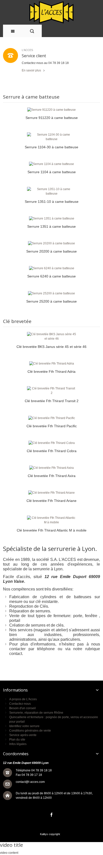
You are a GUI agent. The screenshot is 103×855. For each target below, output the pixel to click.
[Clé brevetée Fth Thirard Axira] (51, 468)
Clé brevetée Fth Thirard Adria (52, 372)
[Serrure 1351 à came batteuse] (51, 218)
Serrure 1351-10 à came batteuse (51, 202)
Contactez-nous (20, 703)
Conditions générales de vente (30, 730)
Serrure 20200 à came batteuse (51, 251)
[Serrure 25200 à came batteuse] (51, 293)
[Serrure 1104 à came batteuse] (51, 164)
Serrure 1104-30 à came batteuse (51, 147)
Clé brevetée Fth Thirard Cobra (51, 451)
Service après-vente (22, 735)
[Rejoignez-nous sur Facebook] (51, 814)
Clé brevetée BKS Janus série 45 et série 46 (51, 347)
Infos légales (17, 744)
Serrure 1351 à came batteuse (51, 226)
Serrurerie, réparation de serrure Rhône (36, 712)
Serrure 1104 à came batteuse (52, 172)
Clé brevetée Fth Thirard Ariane (51, 501)
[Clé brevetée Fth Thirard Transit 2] (51, 390)
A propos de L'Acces (23, 699)
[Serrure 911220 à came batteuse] (51, 109)
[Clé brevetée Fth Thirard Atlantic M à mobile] (51, 520)
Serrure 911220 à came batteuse (52, 118)
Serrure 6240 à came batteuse (51, 276)
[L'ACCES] (51, 12)
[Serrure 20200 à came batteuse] (51, 243)
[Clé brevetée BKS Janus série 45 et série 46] (51, 336)
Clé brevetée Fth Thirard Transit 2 (51, 401)
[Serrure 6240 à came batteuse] (51, 268)
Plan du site (17, 739)
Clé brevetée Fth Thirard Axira (52, 476)
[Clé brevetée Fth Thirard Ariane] (51, 492)
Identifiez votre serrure (24, 726)
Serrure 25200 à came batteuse (51, 301)
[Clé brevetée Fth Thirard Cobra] (51, 443)
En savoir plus (31, 70)
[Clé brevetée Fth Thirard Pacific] (51, 418)
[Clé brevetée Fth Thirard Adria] (51, 363)
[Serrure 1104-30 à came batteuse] (51, 136)
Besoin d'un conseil (22, 708)
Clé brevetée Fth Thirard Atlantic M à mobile (51, 530)
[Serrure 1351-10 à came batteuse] (51, 191)
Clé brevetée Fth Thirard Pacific (51, 426)
